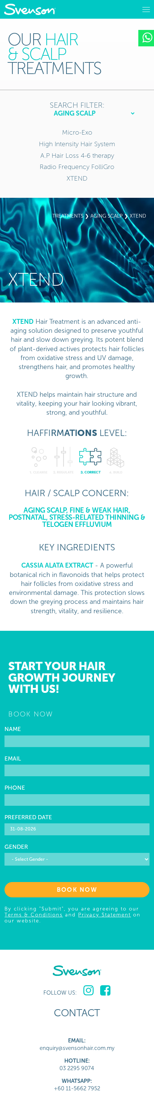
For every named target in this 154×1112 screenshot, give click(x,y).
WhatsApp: (77, 1081)
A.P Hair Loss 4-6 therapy (77, 156)
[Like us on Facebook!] (105, 990)
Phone (14, 787)
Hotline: (77, 1060)
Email (12, 758)
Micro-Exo (77, 132)
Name (12, 729)
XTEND (77, 178)
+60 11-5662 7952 (77, 1088)
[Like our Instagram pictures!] (88, 990)
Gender (16, 847)
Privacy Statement (104, 915)
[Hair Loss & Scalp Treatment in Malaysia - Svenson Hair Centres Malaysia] (30, 9)
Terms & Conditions (33, 915)
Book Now (77, 889)
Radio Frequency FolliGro (77, 167)
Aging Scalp (106, 216)
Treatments (67, 216)
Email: (77, 1040)
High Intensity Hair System (77, 144)
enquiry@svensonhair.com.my (77, 1048)
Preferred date (28, 817)
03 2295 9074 (76, 1068)
